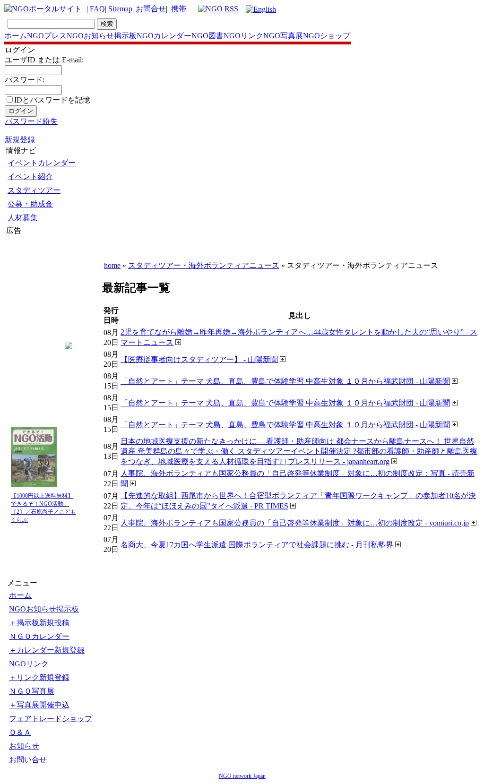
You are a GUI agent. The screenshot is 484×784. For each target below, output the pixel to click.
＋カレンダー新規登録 (47, 650)
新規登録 (20, 140)
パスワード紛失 (31, 121)
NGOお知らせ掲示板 (102, 36)
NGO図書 (207, 36)
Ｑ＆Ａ (20, 732)
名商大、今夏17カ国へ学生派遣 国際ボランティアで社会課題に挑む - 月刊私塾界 (257, 545)
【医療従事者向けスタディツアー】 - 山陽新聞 (199, 359)
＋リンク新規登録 (39, 677)
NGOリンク (243, 36)
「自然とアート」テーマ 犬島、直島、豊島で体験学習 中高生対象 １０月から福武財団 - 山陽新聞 (285, 381)
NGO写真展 (283, 36)
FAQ (97, 9)
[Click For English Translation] (261, 9)
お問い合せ (28, 760)
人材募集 (23, 218)
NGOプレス (47, 36)
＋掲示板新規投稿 (39, 623)
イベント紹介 (30, 176)
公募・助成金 (30, 204)
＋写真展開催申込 (39, 705)
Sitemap (120, 9)
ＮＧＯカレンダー (39, 636)
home (112, 265)
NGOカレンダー (164, 36)
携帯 (178, 9)
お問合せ (151, 9)
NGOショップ (326, 36)
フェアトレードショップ (50, 719)
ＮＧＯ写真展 (31, 691)
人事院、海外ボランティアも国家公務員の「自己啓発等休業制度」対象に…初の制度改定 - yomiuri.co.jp (295, 523)
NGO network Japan (242, 776)
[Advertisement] (34, 292)
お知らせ (24, 746)
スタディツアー (34, 190)
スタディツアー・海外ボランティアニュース (203, 265)
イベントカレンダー (42, 163)
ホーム (15, 36)
